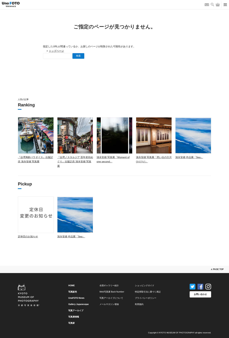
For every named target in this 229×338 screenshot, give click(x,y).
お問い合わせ (200, 294)
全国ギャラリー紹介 (109, 285)
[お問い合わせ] (206, 4)
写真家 (71, 323)
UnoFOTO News (76, 298)
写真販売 (72, 292)
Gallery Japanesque (78, 304)
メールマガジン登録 (109, 304)
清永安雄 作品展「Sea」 (189, 157)
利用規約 (139, 304)
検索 (78, 55)
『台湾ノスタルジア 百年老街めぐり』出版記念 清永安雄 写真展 (75, 161)
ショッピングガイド (144, 285)
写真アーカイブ (75, 310)
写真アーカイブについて (111, 298)
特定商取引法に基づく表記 (148, 292)
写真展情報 (73, 317)
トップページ (56, 50)
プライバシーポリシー (145, 298)
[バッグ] (218, 4)
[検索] (212, 4)
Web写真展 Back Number (111, 292)
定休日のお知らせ (28, 236)
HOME (71, 285)
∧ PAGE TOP (217, 269)
